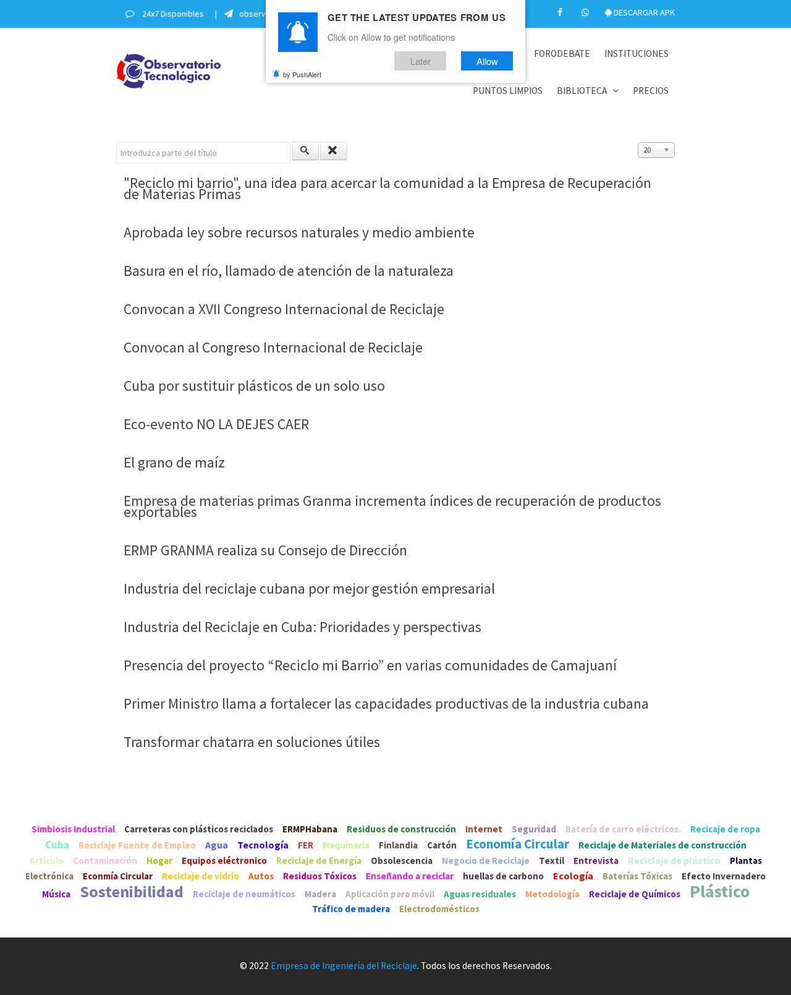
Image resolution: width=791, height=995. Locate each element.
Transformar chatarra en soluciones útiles (252, 742)
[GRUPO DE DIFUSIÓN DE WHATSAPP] (586, 12)
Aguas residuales (480, 894)
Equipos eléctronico (224, 860)
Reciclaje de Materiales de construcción (662, 845)
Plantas (746, 860)
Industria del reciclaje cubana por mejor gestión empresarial (309, 588)
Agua (216, 845)
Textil (551, 860)
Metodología (552, 894)
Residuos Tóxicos (320, 876)
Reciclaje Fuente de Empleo (137, 845)
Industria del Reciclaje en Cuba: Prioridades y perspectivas (302, 627)
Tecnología (263, 845)
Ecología (573, 875)
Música (56, 894)
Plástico (720, 891)
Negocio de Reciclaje (486, 860)
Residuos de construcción (401, 829)
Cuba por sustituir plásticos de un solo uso (254, 386)
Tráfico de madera (351, 909)
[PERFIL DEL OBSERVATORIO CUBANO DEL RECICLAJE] (560, 12)
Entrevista (596, 860)
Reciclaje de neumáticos (244, 894)
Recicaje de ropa (725, 829)
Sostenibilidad (132, 891)
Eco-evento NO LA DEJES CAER (216, 424)
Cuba (57, 845)
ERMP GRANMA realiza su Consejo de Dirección (265, 550)
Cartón (442, 845)
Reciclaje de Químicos (634, 894)
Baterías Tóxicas (637, 876)
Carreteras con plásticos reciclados (198, 829)
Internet (483, 829)
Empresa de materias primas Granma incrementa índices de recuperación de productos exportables (392, 506)
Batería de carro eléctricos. (623, 829)
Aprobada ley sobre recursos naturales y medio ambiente (299, 232)
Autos (261, 876)
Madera (321, 894)
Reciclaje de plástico (674, 860)
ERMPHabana (309, 829)
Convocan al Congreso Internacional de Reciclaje (273, 347)
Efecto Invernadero (724, 876)
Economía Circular (517, 843)
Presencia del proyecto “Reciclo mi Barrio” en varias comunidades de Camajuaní (370, 665)
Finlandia (398, 845)
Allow (487, 60)
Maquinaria (346, 845)
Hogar (159, 860)
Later (420, 60)
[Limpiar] (333, 151)
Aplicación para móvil (389, 894)
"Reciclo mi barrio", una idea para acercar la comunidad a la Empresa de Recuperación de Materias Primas (387, 188)
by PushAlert (302, 74)
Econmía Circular (118, 876)
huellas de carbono (503, 876)
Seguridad (534, 829)
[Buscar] (305, 151)
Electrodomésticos (439, 909)
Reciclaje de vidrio (200, 876)
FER (305, 845)
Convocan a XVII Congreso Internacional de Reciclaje (284, 309)
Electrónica (49, 876)
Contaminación (105, 860)
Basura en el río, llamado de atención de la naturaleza (289, 271)
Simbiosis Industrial (73, 829)
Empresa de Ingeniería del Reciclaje (344, 966)
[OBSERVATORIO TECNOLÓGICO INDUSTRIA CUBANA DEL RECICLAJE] (168, 69)
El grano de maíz (174, 462)
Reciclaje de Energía (319, 860)
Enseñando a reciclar (410, 876)
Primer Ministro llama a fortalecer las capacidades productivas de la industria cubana (386, 703)
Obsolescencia (402, 860)
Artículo (47, 860)
